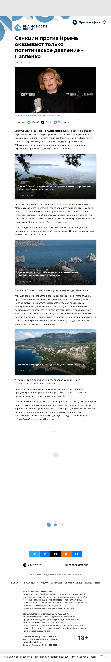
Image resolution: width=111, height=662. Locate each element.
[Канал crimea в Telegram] (34, 554)
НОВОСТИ (16, 583)
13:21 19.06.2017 (21, 63)
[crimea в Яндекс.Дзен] (55, 554)
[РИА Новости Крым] (31, 28)
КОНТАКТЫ (56, 583)
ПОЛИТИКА (35, 574)
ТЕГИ (97, 583)
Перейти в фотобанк (54, 115)
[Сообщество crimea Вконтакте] (45, 554)
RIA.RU (88, 583)
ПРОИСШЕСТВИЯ (63, 574)
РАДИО (44, 583)
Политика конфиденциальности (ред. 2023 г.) (44, 605)
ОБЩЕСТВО (48, 574)
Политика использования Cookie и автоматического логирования (54, 602)
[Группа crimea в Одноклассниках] (66, 554)
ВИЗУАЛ (77, 574)
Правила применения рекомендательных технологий (48, 608)
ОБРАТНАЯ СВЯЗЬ (74, 583)
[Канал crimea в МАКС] (76, 554)
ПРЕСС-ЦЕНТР (31, 583)
